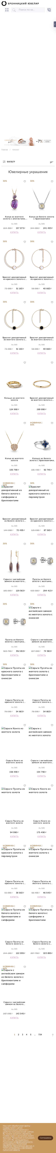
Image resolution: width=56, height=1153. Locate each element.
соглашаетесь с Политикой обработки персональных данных (17, 1145)
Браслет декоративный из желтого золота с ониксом (14, 339)
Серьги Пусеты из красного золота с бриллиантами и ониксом (14, 701)
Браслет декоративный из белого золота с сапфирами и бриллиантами (14, 520)
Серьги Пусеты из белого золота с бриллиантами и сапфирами (14, 943)
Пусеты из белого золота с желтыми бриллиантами (41, 580)
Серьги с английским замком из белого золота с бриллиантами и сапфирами (14, 1003)
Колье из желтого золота (14, 460)
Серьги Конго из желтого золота (14, 762)
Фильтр (11, 162)
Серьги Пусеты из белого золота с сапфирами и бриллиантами (41, 943)
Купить (14, 233)
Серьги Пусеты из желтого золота (14, 822)
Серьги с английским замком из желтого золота (42, 762)
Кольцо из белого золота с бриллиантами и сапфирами (42, 460)
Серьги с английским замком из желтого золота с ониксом (42, 641)
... (34, 1035)
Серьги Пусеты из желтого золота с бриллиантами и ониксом (41, 701)
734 (40, 1035)
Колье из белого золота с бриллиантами (41, 218)
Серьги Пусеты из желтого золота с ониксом (41, 882)
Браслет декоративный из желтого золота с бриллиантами (41, 399)
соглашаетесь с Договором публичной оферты (17, 1149)
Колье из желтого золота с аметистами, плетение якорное (14, 218)
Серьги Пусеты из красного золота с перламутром (14, 882)
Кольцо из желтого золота (14, 399)
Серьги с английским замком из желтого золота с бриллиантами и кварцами (14, 580)
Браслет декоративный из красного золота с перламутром (14, 278)
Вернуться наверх (53, 1035)
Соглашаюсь (45, 1138)
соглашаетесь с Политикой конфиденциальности (17, 1141)
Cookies (6, 1128)
